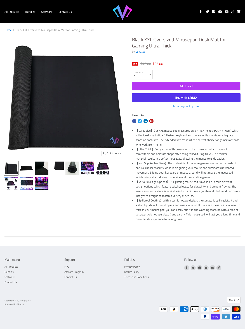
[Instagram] (213, 10)
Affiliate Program (74, 272)
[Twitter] (206, 10)
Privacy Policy (132, 267)
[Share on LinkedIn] (145, 121)
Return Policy (131, 272)
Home (8, 30)
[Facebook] (200, 10)
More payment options (186, 106)
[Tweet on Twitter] (140, 121)
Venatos (140, 51)
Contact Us (65, 11)
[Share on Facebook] (134, 121)
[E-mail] (225, 10)
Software (46, 11)
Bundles (30, 11)
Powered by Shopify (14, 304)
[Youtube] (219, 10)
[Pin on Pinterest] (151, 121)
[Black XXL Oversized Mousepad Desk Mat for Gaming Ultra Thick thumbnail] (11, 168)
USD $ (232, 300)
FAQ (66, 267)
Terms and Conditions (136, 277)
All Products (11, 11)
